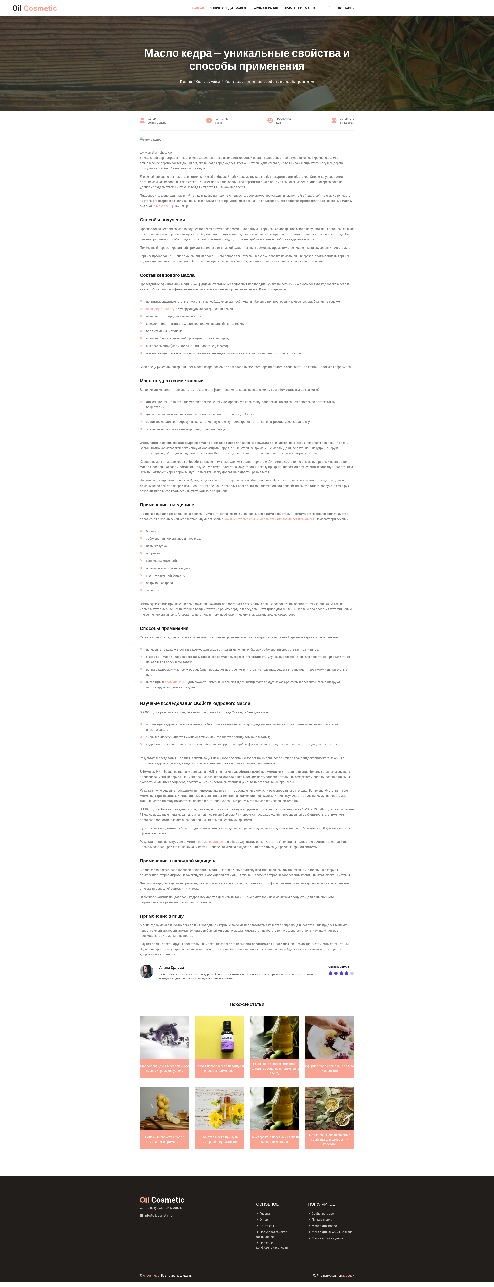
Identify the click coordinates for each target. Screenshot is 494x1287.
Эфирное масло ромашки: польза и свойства (329, 1068)
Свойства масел (323, 1213)
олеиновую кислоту (160, 309)
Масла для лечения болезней (333, 1232)
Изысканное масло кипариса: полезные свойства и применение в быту (274, 1068)
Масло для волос (324, 1226)
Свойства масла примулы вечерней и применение (219, 1139)
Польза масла (322, 1220)
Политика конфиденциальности (272, 1245)
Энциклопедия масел (228, 8)
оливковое (161, 206)
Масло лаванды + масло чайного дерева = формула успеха (164, 1068)
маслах (348, 1275)
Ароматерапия (266, 8)
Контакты (346, 8)
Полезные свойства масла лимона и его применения (164, 1139)
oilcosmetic (151, 1275)
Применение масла (300, 8)
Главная (197, 8)
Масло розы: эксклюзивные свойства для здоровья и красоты (329, 1139)
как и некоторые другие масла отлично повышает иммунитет (269, 519)
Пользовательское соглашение (271, 1234)
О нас (264, 1220)
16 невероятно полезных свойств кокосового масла (274, 1139)
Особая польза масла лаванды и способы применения (219, 1068)
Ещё (327, 8)
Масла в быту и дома (327, 1238)
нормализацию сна (212, 841)
